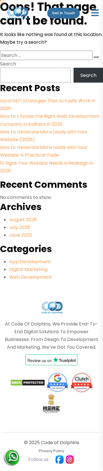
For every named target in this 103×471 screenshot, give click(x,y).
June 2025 (20, 235)
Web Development (30, 277)
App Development (30, 261)
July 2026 (19, 227)
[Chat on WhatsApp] (11, 453)
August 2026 (23, 219)
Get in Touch (63, 13)
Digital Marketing (28, 269)
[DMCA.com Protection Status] (27, 382)
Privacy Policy (51, 451)
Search (8, 64)
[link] (51, 307)
